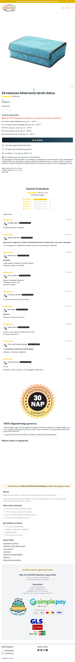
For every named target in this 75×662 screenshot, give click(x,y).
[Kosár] (67, 8)
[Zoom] (72, 85)
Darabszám (6, 106)
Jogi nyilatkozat (8, 549)
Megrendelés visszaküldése (12, 560)
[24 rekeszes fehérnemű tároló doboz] (14, 459)
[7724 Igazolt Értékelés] (18, 616)
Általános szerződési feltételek (13, 554)
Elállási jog (6, 557)
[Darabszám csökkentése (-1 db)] (3, 109)
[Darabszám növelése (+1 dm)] (10, 109)
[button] (6, 96)
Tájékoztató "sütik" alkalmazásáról (14, 546)
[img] (8, 220)
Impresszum (7, 552)
